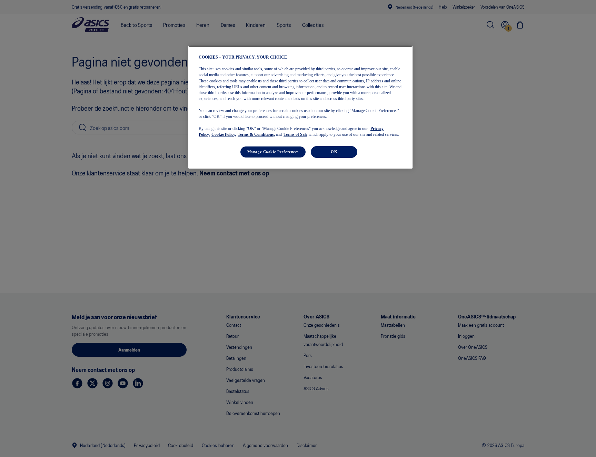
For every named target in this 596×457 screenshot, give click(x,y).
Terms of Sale (295, 134)
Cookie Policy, (223, 134)
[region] (300, 107)
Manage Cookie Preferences (273, 152)
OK (334, 152)
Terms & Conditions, (256, 134)
